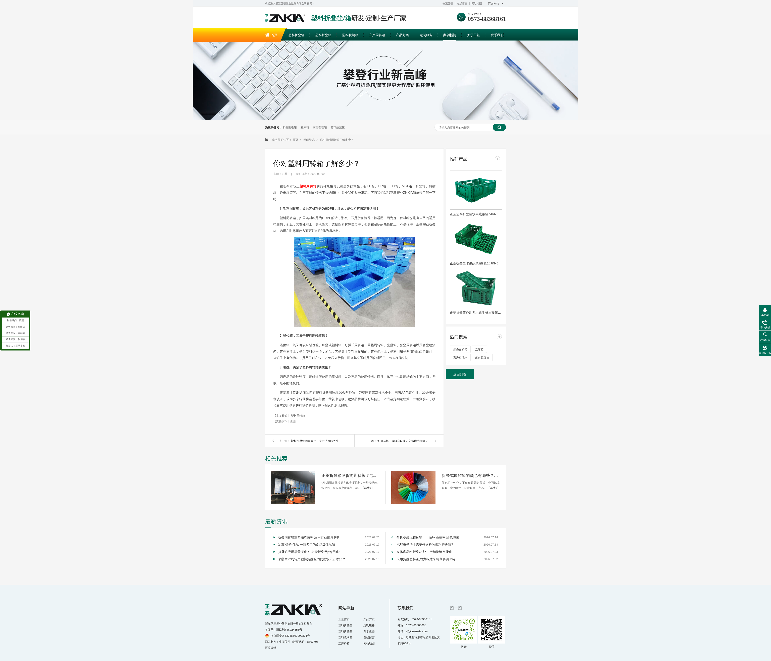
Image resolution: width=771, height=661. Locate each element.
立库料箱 (344, 643)
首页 (274, 35)
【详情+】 (367, 488)
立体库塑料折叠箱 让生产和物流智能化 (424, 551)
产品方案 (402, 35)
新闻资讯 (309, 140)
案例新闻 (449, 35)
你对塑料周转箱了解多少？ (337, 140)
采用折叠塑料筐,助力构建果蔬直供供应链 (426, 559)
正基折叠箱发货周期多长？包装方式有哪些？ (350, 475)
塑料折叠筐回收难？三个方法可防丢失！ (316, 441)
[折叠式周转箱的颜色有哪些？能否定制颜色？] (413, 487)
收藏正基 (448, 3)
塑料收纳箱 (350, 35)
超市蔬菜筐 (338, 127)
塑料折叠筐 (296, 35)
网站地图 (476, 3)
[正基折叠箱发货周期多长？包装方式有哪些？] (293, 487)
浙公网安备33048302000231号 (290, 635)
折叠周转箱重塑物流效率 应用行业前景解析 (309, 537)
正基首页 (344, 619)
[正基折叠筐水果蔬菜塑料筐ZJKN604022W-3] (476, 239)
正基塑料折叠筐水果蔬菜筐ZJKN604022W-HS (476, 214)
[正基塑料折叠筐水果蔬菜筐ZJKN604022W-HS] (476, 189)
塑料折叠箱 (323, 35)
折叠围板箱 (290, 127)
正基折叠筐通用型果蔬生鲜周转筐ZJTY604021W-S (476, 312)
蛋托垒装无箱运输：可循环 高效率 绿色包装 (428, 537)
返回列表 (459, 374)
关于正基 (473, 35)
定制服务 (426, 35)
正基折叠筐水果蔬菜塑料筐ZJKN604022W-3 (476, 263)
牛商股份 (284, 642)
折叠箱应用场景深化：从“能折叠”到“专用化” (309, 551)
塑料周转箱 (308, 186)
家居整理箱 (320, 127)
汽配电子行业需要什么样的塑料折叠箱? (425, 544)
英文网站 (493, 3)
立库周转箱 (377, 35)
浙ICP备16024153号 (289, 629)
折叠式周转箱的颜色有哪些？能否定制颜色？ (471, 475)
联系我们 (497, 35)
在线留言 (462, 3)
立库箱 (305, 127)
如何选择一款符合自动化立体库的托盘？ (402, 441)
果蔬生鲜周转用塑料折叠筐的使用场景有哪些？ (312, 559)
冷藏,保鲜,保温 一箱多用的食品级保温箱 (306, 544)
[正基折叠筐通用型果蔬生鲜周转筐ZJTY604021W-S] (476, 288)
